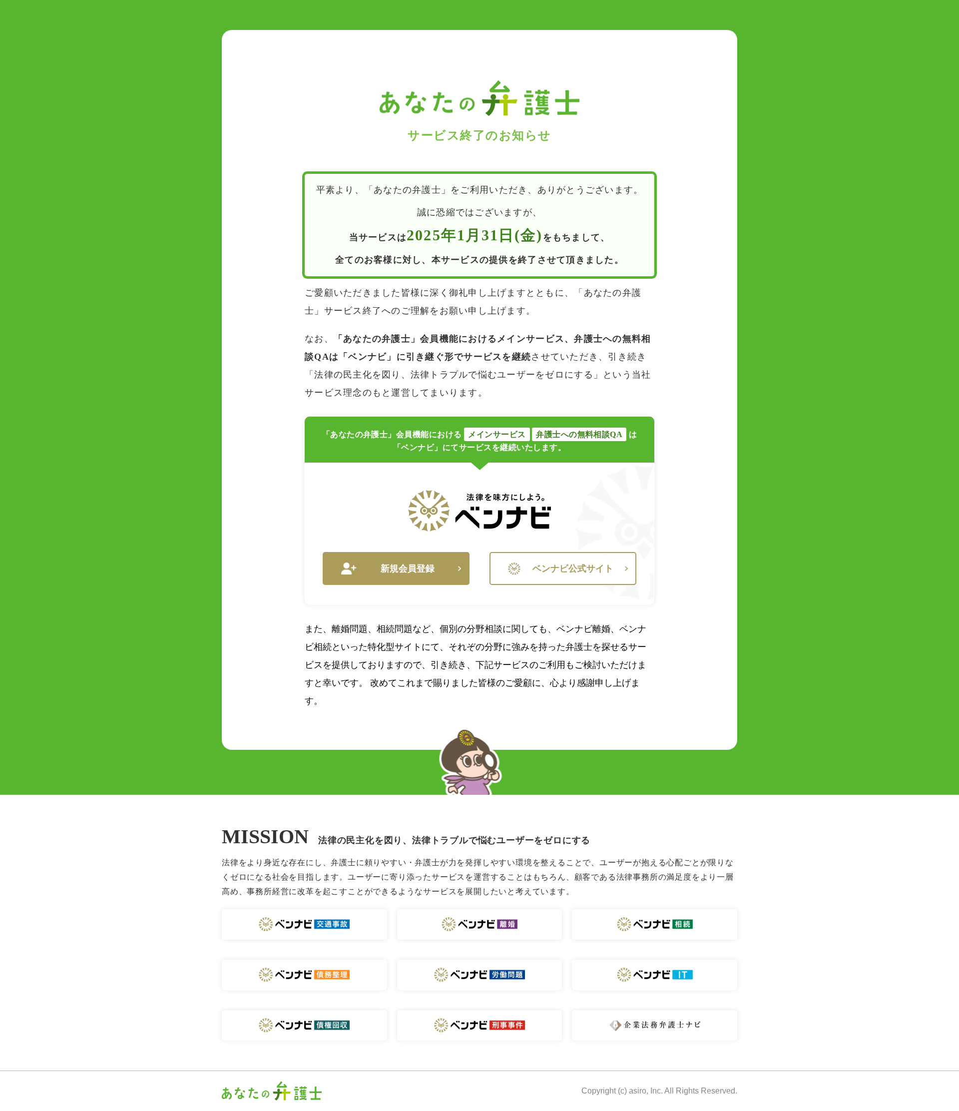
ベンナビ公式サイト (572, 568)
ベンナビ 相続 (654, 924)
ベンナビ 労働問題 (479, 975)
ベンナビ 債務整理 (304, 975)
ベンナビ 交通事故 (304, 924)
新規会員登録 (408, 568)
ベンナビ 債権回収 (304, 1025)
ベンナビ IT (654, 975)
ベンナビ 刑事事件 (479, 1025)
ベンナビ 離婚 (479, 924)
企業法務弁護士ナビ (654, 1025)
